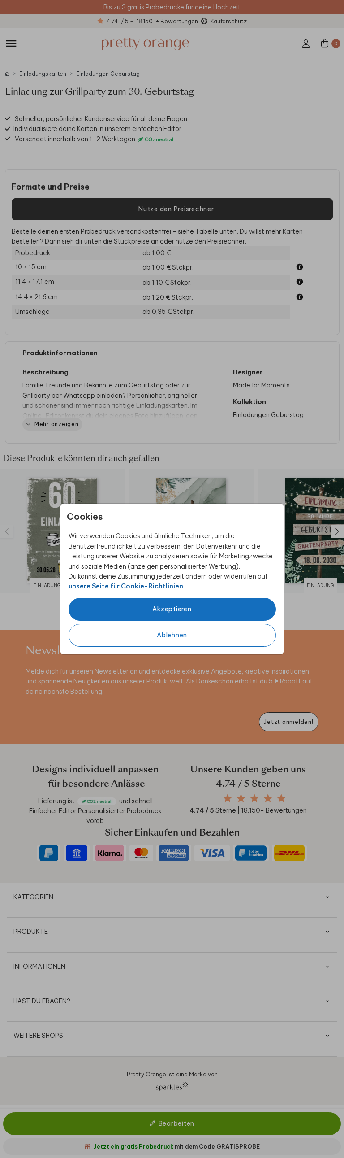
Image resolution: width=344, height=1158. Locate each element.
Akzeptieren (171, 609)
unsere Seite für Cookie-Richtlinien (126, 586)
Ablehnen (172, 635)
